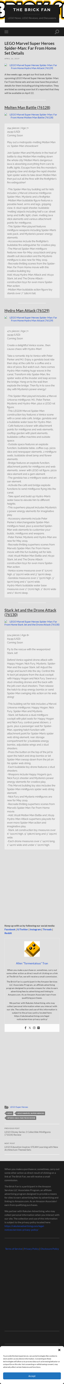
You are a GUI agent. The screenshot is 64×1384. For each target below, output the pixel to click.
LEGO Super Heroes (19, 1107)
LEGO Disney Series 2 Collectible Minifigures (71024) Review (28, 1131)
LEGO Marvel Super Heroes (30, 1113)
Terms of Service (13, 1248)
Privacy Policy (31, 1248)
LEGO (9, 1113)
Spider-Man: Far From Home (21, 1118)
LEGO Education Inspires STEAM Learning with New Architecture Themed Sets (31, 1146)
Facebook (10, 929)
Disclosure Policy (50, 1248)
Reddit (8, 933)
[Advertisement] (32, 887)
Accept (32, 1376)
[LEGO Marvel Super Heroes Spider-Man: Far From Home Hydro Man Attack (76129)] (32, 68)
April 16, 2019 (12, 58)
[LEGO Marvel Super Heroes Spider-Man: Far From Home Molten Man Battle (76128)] (32, 117)
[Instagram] (34, 1027)
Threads (47, 929)
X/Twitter (22, 929)
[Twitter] (29, 1027)
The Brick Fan (32, 9)
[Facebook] (25, 1027)
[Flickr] (38, 1027)
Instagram (35, 929)
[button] (59, 1350)
